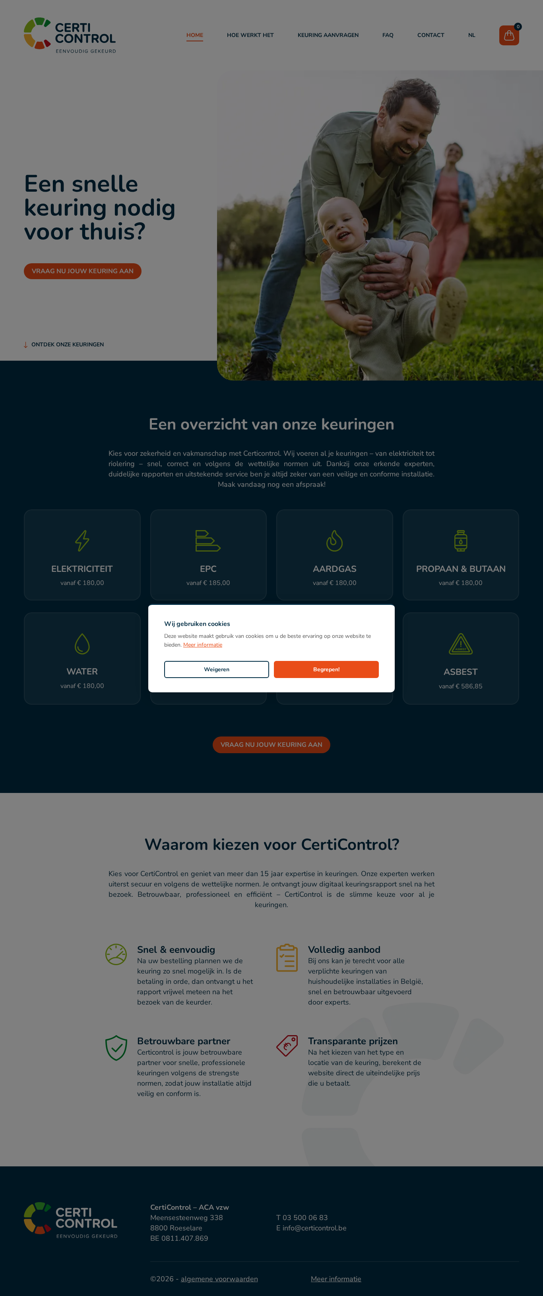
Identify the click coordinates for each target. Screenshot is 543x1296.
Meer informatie (202, 645)
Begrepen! (326, 669)
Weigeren (216, 669)
